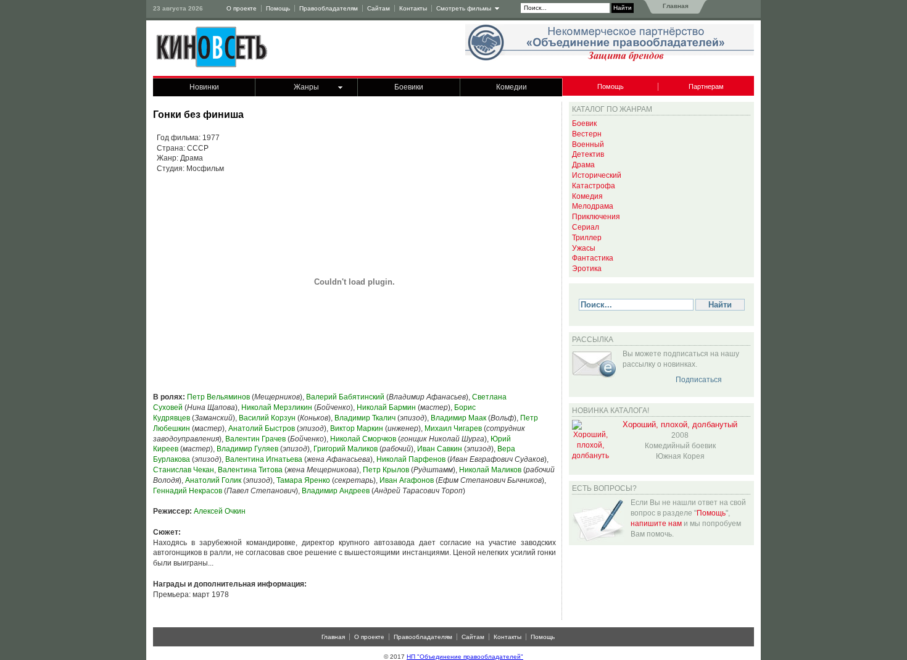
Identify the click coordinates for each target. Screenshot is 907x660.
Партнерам (706, 86)
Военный (588, 144)
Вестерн (587, 134)
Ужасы (583, 248)
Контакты (413, 8)
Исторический (596, 175)
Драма (583, 165)
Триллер (587, 237)
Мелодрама (592, 206)
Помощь (278, 8)
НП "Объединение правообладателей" (465, 656)
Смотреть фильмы (463, 8)
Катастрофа (593, 186)
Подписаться (699, 379)
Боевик (584, 123)
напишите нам (656, 523)
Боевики (408, 87)
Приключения (596, 216)
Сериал (585, 227)
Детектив (588, 154)
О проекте (241, 8)
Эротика (587, 268)
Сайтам (378, 8)
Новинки (204, 87)
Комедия (587, 196)
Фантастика (592, 258)
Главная (675, 5)
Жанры (306, 87)
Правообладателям (328, 8)
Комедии (511, 87)
